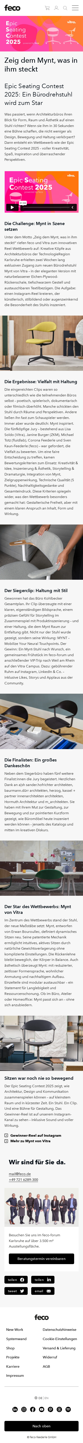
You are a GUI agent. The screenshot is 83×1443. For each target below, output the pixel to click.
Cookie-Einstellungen (60, 1339)
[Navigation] (75, 8)
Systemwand (16, 1339)
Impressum (15, 1375)
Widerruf (50, 1357)
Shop (10, 1348)
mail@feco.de (20, 1174)
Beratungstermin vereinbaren (41, 1259)
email (39, 1291)
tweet (12, 1291)
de (40, 1398)
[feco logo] (12, 7)
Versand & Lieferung (59, 1348)
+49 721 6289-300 (23, 1180)
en (46, 1398)
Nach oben (41, 1426)
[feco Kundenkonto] (56, 8)
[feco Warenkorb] (47, 8)
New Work (14, 1329)
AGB (46, 1366)
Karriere (12, 1366)
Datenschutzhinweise (59, 1329)
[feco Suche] (65, 8)
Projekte (12, 1357)
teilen (12, 1280)
